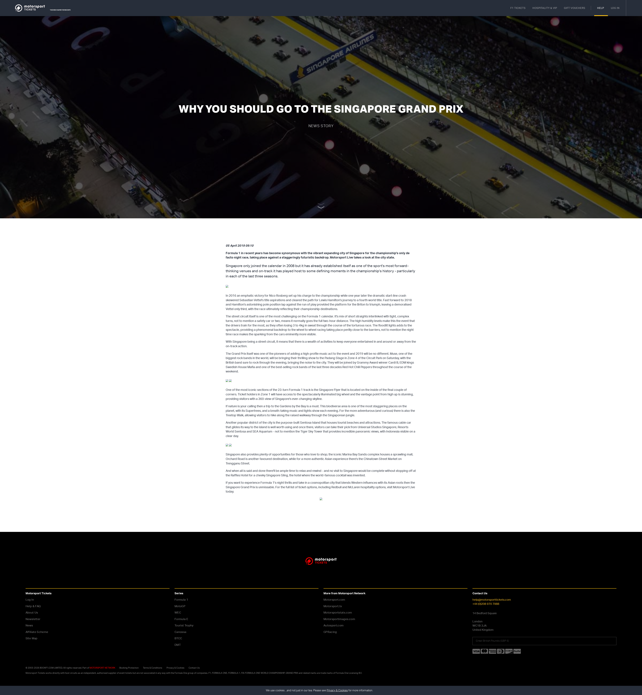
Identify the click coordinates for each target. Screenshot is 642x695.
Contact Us (194, 667)
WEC (178, 612)
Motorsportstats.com (338, 612)
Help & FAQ (33, 606)
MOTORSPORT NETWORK (102, 667)
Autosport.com (334, 625)
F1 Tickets (518, 8)
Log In (30, 599)
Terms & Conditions (152, 667)
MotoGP (180, 606)
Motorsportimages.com (339, 619)
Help (600, 8)
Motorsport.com (334, 599)
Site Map (31, 638)
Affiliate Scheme (37, 632)
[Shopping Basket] (634, 8)
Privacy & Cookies (175, 667)
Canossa (180, 632)
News (29, 625)
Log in (615, 8)
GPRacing (330, 632)
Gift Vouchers (574, 8)
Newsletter (33, 619)
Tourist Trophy (184, 625)
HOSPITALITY (544, 8)
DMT (178, 644)
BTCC (178, 638)
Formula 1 (181, 599)
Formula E (181, 619)
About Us (32, 612)
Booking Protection (129, 667)
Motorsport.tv (333, 606)
